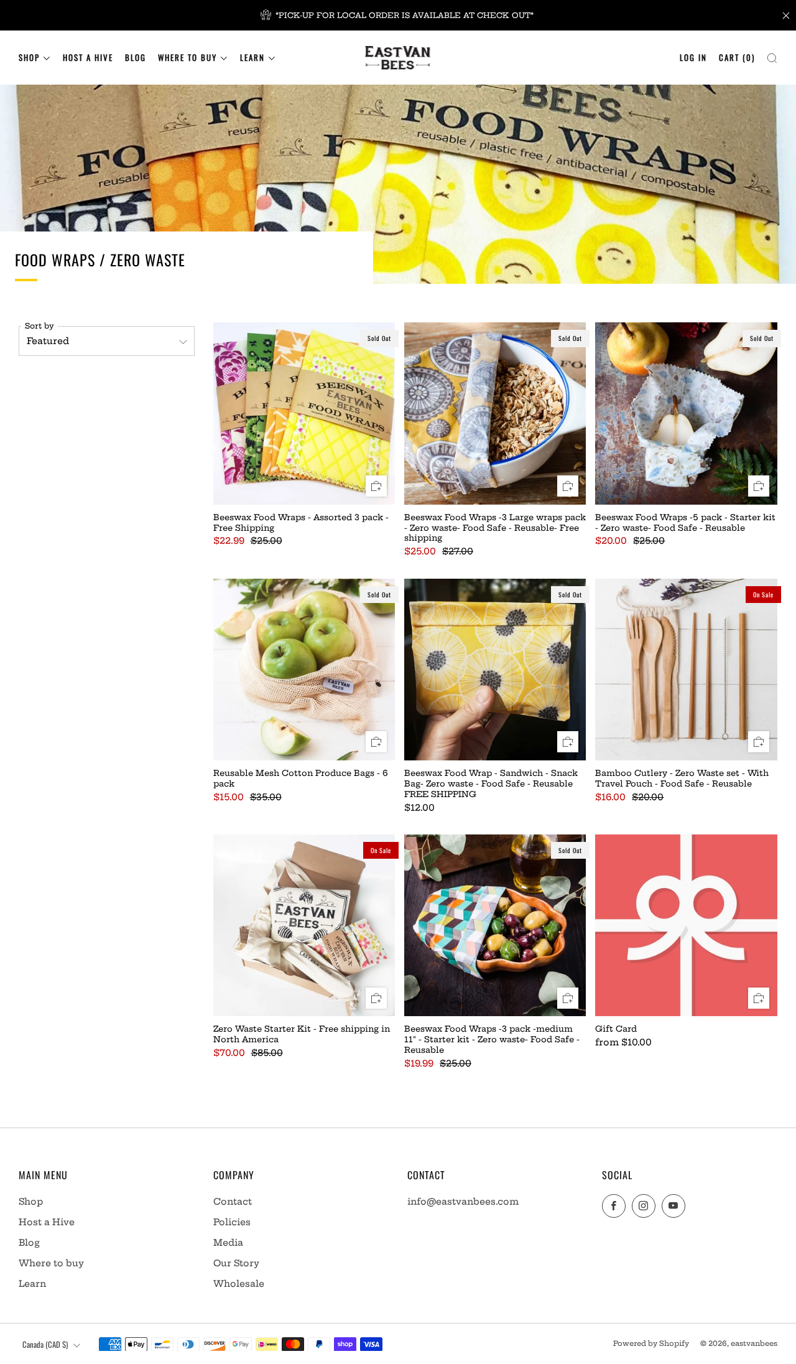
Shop (29, 57)
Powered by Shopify (651, 1343)
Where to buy (187, 57)
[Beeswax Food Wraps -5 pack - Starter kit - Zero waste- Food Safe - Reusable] (686, 413)
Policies (232, 1222)
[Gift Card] (686, 925)
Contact (232, 1201)
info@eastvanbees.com (463, 1201)
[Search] (772, 55)
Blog (135, 57)
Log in (693, 57)
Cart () (737, 57)
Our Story (236, 1263)
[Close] (786, 15)
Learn (252, 57)
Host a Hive (88, 57)
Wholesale (238, 1283)
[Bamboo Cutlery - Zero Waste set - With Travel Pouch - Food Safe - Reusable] (686, 669)
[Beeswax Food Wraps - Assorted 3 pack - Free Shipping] (304, 413)
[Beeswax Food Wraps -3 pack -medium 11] (495, 925)
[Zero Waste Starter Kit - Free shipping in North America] (304, 925)
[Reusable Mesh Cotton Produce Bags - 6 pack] (304, 669)
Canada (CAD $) (45, 1344)
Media (228, 1242)
